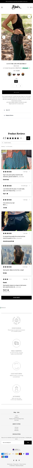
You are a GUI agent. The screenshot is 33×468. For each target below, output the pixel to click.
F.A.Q (17, 415)
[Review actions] (29, 171)
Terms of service (22, 464)
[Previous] (4, 37)
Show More (21, 176)
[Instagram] (16, 460)
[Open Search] (28, 7)
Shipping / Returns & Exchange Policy (16, 418)
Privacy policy (16, 464)
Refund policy (10, 464)
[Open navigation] (5, 7)
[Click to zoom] (29, 16)
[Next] (29, 37)
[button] (23, 138)
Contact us (17, 417)
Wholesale (17, 430)
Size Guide (16, 420)
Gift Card (16, 427)
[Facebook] (13, 460)
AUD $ (16, 449)
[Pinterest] (19, 460)
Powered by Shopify (19, 465)
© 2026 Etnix (12, 465)
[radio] (9, 74)
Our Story (16, 428)
